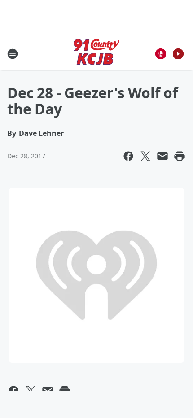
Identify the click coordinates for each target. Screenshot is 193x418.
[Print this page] (179, 156)
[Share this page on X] (145, 156)
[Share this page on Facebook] (128, 156)
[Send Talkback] (160, 53)
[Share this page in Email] (162, 156)
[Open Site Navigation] (12, 53)
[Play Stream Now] (178, 53)
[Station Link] (96, 53)
